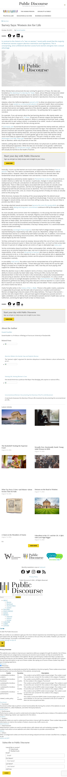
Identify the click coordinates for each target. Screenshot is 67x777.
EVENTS (5, 613)
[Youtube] (39, 572)
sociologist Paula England (22, 230)
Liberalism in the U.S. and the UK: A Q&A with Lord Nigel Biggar (49, 536)
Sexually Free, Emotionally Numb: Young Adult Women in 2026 (49, 448)
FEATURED (6, 609)
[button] (9, 36)
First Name (9, 758)
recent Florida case (46, 279)
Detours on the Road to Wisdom (46, 489)
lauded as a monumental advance (25, 104)
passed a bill (34, 102)
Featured (9, 616)
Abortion (6, 21)
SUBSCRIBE (6, 622)
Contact (9, 607)
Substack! (42, 567)
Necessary (5, 666)
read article (15, 262)
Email (8, 753)
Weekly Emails (15, 751)
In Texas (26, 117)
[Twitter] (28, 572)
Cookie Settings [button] (4, 640)
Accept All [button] (13, 640)
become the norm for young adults (44, 205)
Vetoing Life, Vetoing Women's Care (16, 376)
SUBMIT (5, 624)
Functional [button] (3, 702)
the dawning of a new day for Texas (22, 93)
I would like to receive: (13, 747)
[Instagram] (33, 572)
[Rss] (44, 572)
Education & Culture (24, 16)
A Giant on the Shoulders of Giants (14, 535)
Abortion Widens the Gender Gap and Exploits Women (21, 356)
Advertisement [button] (4, 724)
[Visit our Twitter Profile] (1, 629)
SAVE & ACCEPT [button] (4, 738)
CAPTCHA (9, 769)
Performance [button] (4, 709)
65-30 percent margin (23, 148)
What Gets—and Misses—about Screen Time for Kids (17, 490)
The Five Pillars (11, 606)
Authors (9, 618)
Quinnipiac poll (8, 127)
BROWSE (6, 615)
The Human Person (27, 11)
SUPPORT (6, 625)
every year (58, 245)
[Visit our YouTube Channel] (3, 629)
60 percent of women (31, 252)
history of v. (28, 288)
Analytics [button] (2, 717)
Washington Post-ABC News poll (13, 138)
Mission (9, 602)
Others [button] (2, 731)
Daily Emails (14, 749)
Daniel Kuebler (20, 30)
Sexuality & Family (44, 11)
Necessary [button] (3, 664)
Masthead (10, 604)
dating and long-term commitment (25, 207)
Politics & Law (8, 16)
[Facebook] (23, 572)
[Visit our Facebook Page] (0, 629)
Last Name (9, 764)
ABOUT (5, 600)
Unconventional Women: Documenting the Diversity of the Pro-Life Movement (29, 395)
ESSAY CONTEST (8, 611)
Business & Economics (43, 16)
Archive (9, 620)
